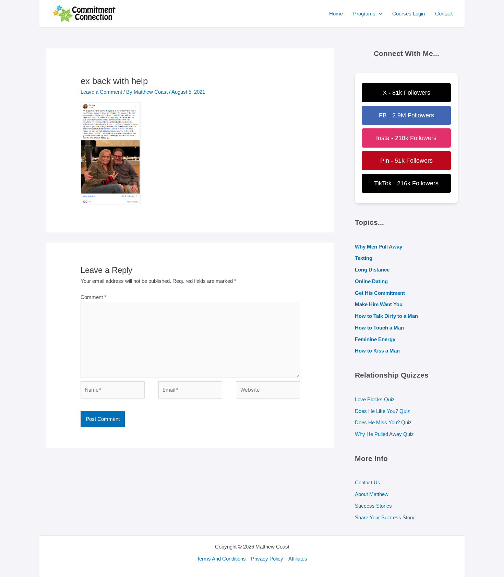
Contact (444, 13)
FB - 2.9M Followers (406, 115)
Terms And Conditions (221, 559)
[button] (378, 14)
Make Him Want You (379, 304)
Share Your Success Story (385, 517)
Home (336, 13)
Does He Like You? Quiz (382, 411)
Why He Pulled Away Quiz (384, 434)
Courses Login (408, 13)
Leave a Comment (101, 92)
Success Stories (373, 506)
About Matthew (371, 494)
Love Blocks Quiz (375, 399)
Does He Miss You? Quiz (383, 422)
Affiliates (297, 559)
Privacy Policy (267, 559)
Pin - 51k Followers (406, 160)
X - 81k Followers (406, 92)
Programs (364, 13)
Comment (93, 297)
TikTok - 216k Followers (406, 183)
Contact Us (367, 482)
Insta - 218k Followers (406, 138)
